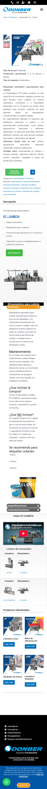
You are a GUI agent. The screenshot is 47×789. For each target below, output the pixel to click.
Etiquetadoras (18, 178)
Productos (13, 17)
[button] (41, 9)
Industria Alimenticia (32, 182)
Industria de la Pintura (12, 191)
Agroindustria (16, 182)
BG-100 (9, 573)
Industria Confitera (28, 185)
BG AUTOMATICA (9, 600)
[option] (28, 50)
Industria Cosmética (11, 188)
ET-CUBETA (23, 573)
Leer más (9, 644)
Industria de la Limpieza (30, 188)
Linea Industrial (9, 194)
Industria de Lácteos (30, 191)
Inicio (5, 17)
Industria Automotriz (11, 185)
